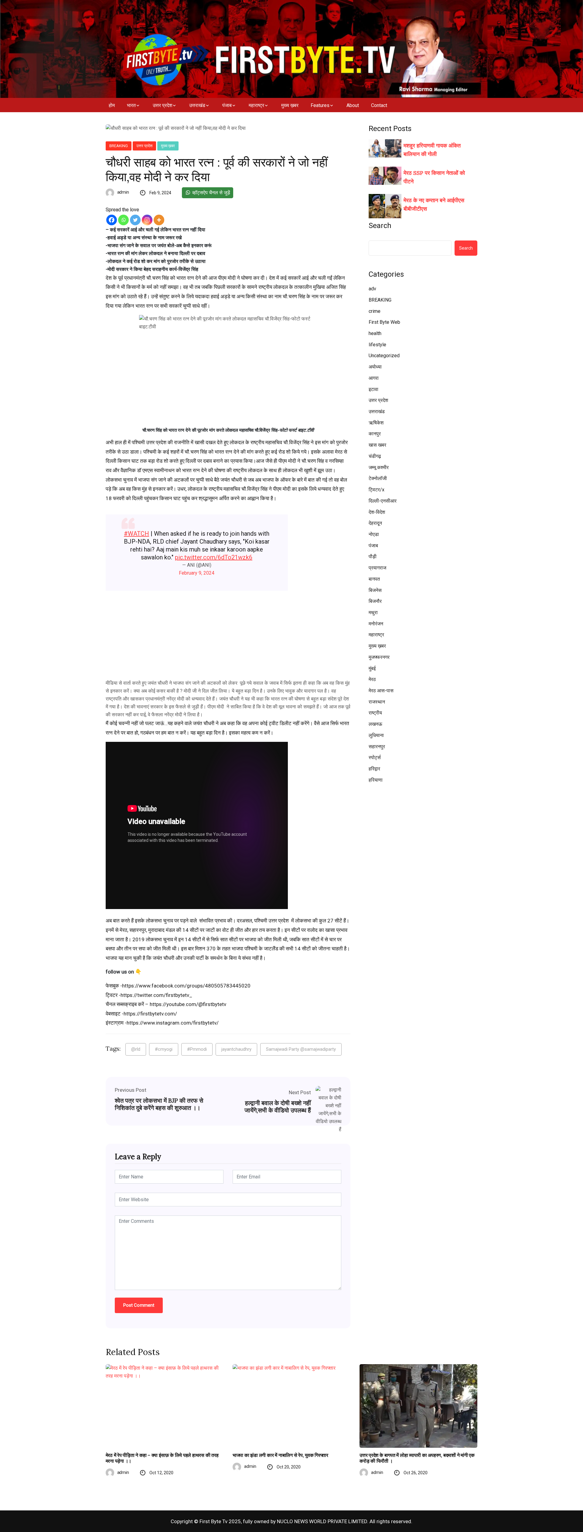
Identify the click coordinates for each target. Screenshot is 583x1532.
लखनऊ (375, 724)
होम (112, 105)
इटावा (373, 389)
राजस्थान (377, 702)
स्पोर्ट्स (375, 757)
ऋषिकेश (376, 423)
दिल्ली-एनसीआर (383, 501)
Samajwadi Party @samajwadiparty (301, 1049)
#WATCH (136, 533)
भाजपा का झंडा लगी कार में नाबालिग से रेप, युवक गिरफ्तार (280, 1455)
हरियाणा (376, 780)
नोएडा (374, 534)
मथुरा (373, 612)
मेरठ (372, 679)
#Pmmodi (197, 1049)
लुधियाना (376, 735)
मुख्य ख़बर (289, 105)
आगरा (374, 378)
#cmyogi (163, 1049)
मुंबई (372, 668)
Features (320, 105)
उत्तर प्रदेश (162, 105)
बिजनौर (375, 601)
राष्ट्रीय (375, 713)
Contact (379, 105)
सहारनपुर (377, 746)
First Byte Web (384, 322)
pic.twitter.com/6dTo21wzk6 (213, 557)
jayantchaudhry (236, 1049)
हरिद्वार (374, 769)
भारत (131, 105)
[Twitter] (135, 220)
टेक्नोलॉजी (378, 478)
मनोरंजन (376, 624)
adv (372, 289)
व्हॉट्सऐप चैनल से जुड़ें (210, 192)
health (375, 333)
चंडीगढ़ (375, 456)
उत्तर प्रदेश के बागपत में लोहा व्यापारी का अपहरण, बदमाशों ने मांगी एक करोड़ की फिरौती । (417, 1458)
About (352, 105)
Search (380, 225)
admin (123, 192)
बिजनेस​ (375, 590)
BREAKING (118, 146)
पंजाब (227, 105)
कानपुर (375, 434)
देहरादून (375, 523)
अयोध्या (375, 367)
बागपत (374, 579)
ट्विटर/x (376, 490)
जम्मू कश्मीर (379, 467)
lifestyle (377, 345)
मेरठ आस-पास (381, 690)
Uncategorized (384, 355)
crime (374, 311)
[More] (159, 220)
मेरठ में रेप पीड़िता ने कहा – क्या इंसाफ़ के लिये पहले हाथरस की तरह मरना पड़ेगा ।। (162, 1458)
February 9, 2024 (196, 573)
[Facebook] (111, 220)
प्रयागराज (377, 568)
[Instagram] (147, 220)
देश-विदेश (377, 512)
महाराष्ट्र (256, 105)
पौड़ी (373, 556)
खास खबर (377, 445)
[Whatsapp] (123, 220)
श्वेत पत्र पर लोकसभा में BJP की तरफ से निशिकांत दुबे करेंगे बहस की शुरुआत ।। (159, 1104)
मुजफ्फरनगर (379, 657)
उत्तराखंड (197, 105)
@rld (135, 1049)
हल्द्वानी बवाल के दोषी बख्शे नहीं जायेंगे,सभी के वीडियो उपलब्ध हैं (277, 1106)
